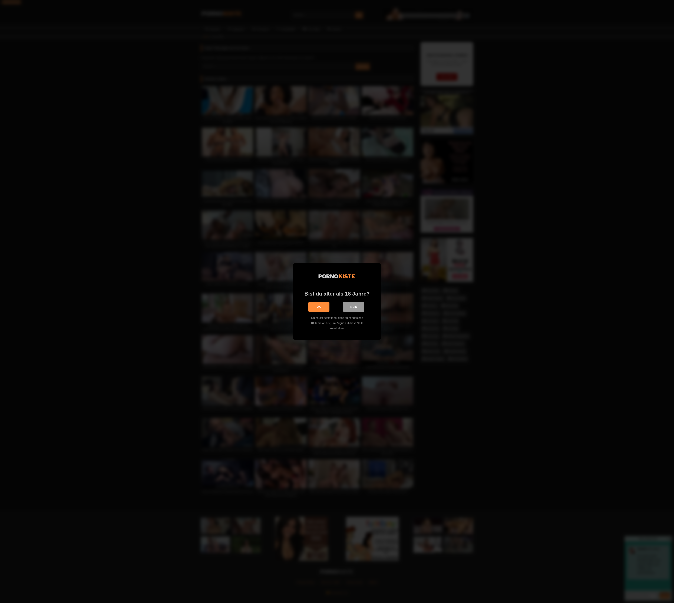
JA (319, 306)
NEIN (353, 306)
